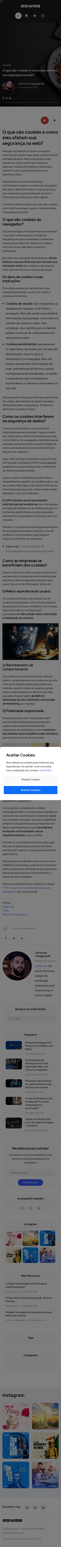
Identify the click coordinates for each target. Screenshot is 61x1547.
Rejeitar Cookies (30, 779)
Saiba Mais (45, 770)
